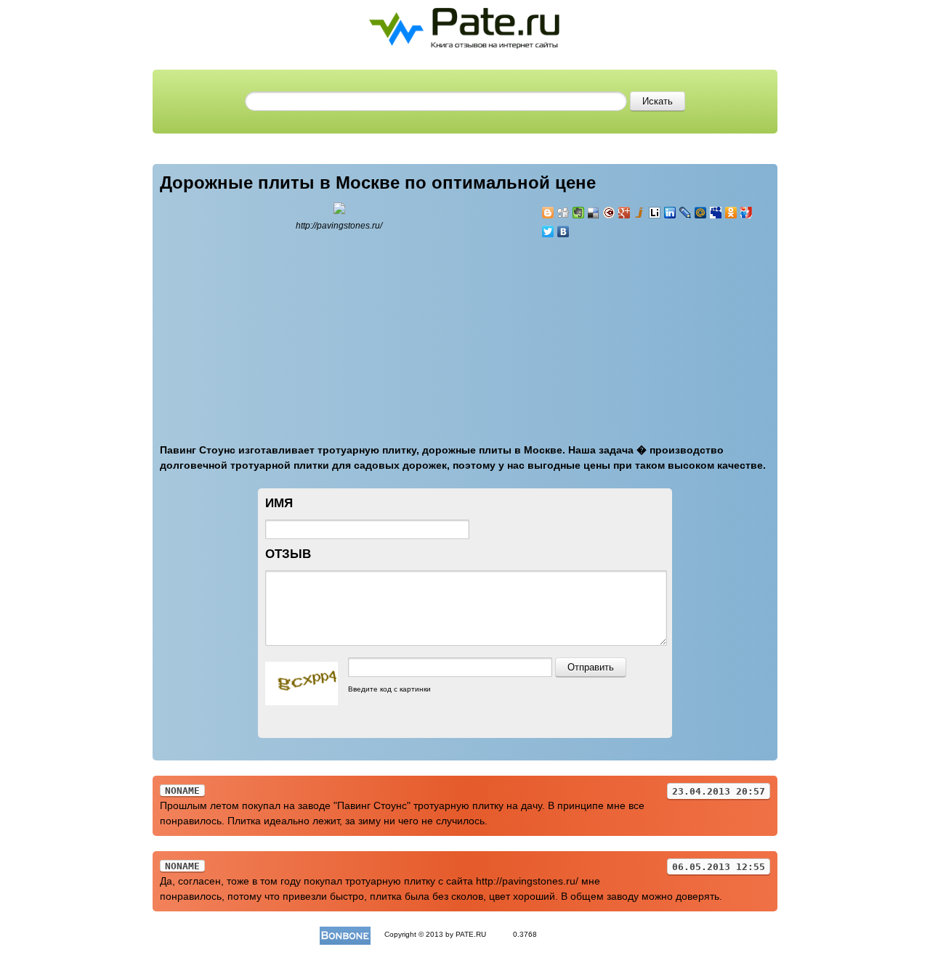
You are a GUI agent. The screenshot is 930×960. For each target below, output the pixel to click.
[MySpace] (716, 212)
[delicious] (594, 212)
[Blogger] (548, 212)
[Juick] (639, 212)
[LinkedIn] (670, 212)
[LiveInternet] (655, 212)
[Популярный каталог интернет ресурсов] (345, 934)
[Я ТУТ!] (746, 212)
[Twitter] (548, 231)
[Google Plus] (624, 212)
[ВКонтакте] (563, 231)
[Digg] (563, 212)
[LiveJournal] (685, 212)
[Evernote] (578, 212)
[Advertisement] (628, 332)
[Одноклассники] (731, 212)
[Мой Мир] (700, 212)
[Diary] (609, 212)
